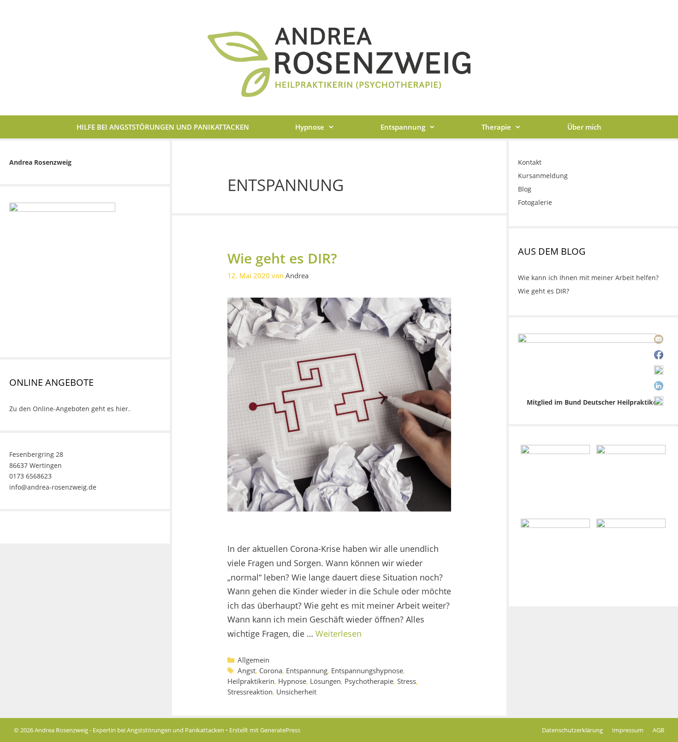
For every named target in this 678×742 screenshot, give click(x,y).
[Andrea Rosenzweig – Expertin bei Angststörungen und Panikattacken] (339, 61)
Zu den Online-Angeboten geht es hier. (69, 408)
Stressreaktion (250, 691)
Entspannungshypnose (367, 670)
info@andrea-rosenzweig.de (52, 487)
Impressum (627, 730)
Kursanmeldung (543, 175)
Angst (247, 670)
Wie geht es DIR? (282, 258)
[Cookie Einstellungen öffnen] (20, 729)
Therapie (496, 127)
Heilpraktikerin (250, 681)
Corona (270, 670)
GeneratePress (280, 730)
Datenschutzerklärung (572, 730)
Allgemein (253, 659)
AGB (658, 730)
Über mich (584, 127)
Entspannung (403, 127)
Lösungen (325, 681)
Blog (524, 189)
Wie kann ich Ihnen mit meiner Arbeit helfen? (588, 277)
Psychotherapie (369, 681)
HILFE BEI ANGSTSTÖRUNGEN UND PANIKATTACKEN (163, 127)
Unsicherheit (296, 691)
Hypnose (309, 127)
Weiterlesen (338, 633)
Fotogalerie (535, 202)
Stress (406, 681)
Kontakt (529, 162)
